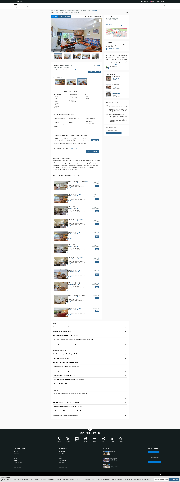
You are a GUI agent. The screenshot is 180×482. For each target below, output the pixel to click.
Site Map (16, 456)
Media (15, 460)
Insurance (59, 441)
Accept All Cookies (174, 479)
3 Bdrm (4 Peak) (72, 308)
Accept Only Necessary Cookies (161, 479)
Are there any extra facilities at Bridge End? (64, 375)
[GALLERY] (61, 185)
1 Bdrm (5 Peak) (72, 207)
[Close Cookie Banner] (179, 477)
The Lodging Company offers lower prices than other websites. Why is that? (73, 339)
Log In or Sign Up (144, 1)
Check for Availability (94, 71)
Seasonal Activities (63, 467)
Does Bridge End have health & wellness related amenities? (68, 379)
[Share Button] (165, 474)
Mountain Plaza (116, 76)
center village (83, 10)
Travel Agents (62, 462)
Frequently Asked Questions (65, 465)
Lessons (68, 441)
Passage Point (115, 91)
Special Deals (61, 453)
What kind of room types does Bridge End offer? (65, 354)
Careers (16, 458)
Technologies (17, 465)
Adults (74, 138)
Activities (120, 441)
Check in (56, 138)
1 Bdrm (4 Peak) (72, 194)
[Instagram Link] (162, 474)
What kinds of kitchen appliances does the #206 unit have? (68, 398)
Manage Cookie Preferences (154, 462)
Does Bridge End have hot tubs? (61, 358)
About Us (150, 6)
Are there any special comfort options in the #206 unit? (67, 406)
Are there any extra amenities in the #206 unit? (65, 415)
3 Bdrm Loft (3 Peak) (74, 283)
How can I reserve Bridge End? (61, 327)
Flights (103, 441)
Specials (135, 6)
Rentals (94, 441)
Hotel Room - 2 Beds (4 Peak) (76, 181)
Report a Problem (18, 467)
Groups (60, 458)
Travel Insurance (62, 460)
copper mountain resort (60, 10)
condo (89, 10)
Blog (140, 6)
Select (97, 185)
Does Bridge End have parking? (61, 371)
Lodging (122, 6)
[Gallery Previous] (52, 56)
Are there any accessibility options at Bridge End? (66, 366)
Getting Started (62, 451)
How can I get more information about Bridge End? (66, 344)
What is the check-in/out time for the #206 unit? (65, 335)
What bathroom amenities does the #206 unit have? (66, 402)
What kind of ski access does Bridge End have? (65, 362)
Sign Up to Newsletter (154, 451)
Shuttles (76, 441)
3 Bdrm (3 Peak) (72, 270)
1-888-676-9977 (73, 148)
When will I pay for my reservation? (62, 331)
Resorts (128, 6)
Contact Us (158, 6)
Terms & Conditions (18, 462)
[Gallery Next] (101, 56)
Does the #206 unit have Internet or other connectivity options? (70, 393)
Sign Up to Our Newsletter (114, 133)
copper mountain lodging (73, 10)
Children (84, 138)
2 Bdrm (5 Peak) (72, 245)
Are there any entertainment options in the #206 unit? (67, 411)
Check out (66, 138)
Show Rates (95, 140)
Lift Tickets (112, 441)
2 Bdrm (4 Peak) (72, 232)
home (52, 10)
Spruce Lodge (115, 84)
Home (116, 6)
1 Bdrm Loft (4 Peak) (74, 219)
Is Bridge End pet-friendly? (60, 384)
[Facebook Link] (160, 474)
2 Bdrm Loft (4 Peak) (74, 257)
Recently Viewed (160, 1)
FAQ (145, 6)
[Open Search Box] (165, 6)
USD (153, 1)
